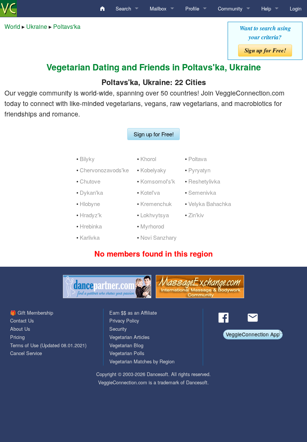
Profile (192, 8)
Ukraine (36, 26)
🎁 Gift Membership (31, 312)
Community (230, 8)
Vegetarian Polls (126, 353)
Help (266, 8)
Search (123, 8)
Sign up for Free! (265, 50)
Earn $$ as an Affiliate (133, 312)
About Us (20, 328)
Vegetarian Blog (126, 345)
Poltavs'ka (66, 26)
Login (295, 8)
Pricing (17, 336)
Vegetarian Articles (129, 336)
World (12, 26)
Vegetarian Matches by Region (141, 361)
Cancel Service (26, 353)
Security (118, 328)
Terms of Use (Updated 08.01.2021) (48, 345)
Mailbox (158, 8)
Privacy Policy (124, 320)
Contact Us (22, 320)
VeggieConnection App (253, 334)
